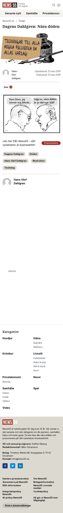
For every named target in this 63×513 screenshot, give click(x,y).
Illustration (39, 161)
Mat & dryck (39, 366)
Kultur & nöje (39, 362)
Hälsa (36, 338)
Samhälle (32, 13)
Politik (5, 397)
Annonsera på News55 (15, 482)
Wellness (37, 347)
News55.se (8, 21)
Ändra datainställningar (17, 505)
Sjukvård (37, 343)
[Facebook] (5, 465)
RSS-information (11, 485)
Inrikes (5, 393)
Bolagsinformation (43, 482)
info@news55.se (20, 459)
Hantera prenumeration (15, 478)
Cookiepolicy (40, 491)
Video (6, 407)
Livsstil (37, 353)
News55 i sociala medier (42, 487)
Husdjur (7, 338)
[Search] (54, 5)
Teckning (9, 167)
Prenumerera (51, 143)
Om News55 (40, 478)
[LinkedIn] (20, 465)
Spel (36, 388)
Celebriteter (39, 358)
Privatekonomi (11, 377)
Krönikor (7, 353)
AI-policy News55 (12, 497)
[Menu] (59, 5)
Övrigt (22, 21)
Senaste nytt (13, 13)
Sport (36, 370)
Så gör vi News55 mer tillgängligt (45, 499)
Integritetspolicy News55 (11, 493)
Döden (33, 154)
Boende (6, 381)
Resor (37, 377)
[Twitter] (12, 465)
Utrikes (6, 401)
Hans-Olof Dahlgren (15, 161)
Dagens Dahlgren (14, 154)
